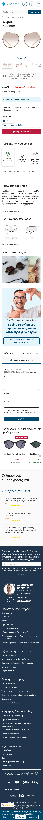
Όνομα (7, 393)
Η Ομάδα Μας (7, 754)
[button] (7, 65)
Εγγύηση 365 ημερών (10, 667)
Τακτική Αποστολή (9, 683)
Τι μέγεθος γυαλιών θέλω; (12, 125)
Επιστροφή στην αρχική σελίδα (16, 802)
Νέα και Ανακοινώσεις (10, 733)
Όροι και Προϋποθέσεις (11, 628)
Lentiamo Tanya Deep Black (15, 454)
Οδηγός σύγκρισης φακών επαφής (15, 737)
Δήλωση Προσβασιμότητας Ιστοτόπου (16, 632)
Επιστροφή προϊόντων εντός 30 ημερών (17, 663)
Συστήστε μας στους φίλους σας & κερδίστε (19, 695)
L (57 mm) (9, 121)
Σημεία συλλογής (8, 624)
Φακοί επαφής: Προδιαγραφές (13, 715)
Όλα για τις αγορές (9, 613)
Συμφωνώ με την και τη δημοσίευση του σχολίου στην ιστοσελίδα (21, 412)
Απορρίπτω (33, 817)
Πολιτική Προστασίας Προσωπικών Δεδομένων (20, 642)
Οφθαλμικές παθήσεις (10, 719)
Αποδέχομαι (20, 817)
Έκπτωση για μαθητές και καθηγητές (16, 691)
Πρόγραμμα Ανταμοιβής (11, 687)
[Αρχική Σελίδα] (2, 17)
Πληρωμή (5, 617)
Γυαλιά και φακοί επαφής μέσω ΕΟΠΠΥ (17, 729)
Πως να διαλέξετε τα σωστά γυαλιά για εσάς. (21, 341)
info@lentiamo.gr (23, 601)
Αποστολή (5, 620)
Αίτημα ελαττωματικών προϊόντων (15, 659)
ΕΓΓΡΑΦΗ (21, 575)
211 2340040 (22, 597)
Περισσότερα (8, 817)
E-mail (7, 402)
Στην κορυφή (32, 802)
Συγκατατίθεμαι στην (22, 569)
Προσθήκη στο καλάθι (21, 131)
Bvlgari (22, 17)
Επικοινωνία (6, 765)
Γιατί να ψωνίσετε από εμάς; (13, 762)
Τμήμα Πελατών (8, 671)
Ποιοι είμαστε (7, 750)
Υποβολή (21, 419)
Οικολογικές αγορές (10, 703)
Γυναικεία (13, 17)
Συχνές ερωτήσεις (9, 655)
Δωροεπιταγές (7, 699)
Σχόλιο (7, 377)
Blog (3, 758)
